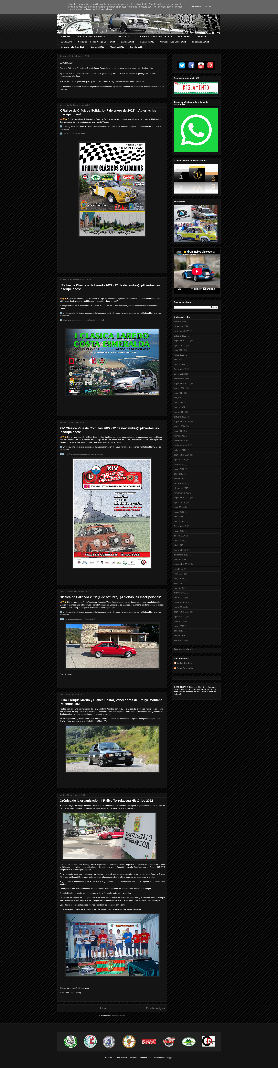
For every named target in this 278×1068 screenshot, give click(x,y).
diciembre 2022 (181, 326)
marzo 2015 (179, 588)
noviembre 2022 (181, 331)
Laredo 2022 (136, 47)
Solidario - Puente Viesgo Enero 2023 (96, 42)
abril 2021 (178, 402)
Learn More (196, 7)
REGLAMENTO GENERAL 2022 (92, 37)
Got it (208, 7)
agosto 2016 (179, 536)
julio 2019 (178, 464)
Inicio (103, 1008)
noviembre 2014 (181, 602)
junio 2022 (179, 350)
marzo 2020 (179, 436)
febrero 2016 (180, 550)
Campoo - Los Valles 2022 (173, 42)
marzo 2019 (179, 478)
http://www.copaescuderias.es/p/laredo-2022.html (83, 320)
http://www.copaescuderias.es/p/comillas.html (84, 454)
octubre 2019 (180, 450)
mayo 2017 (179, 531)
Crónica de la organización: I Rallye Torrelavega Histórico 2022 (106, 800)
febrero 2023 (180, 321)
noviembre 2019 (181, 445)
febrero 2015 (180, 593)
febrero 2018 (180, 526)
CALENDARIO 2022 (123, 37)
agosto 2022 (179, 345)
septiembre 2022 (182, 340)
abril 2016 (178, 545)
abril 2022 (178, 359)
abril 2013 (178, 631)
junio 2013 (179, 621)
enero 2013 (179, 640)
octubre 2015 (180, 559)
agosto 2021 (179, 388)
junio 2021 (179, 393)
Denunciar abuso (183, 649)
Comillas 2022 (117, 47)
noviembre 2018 (181, 493)
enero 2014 (179, 607)
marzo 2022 (179, 364)
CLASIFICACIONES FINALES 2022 (155, 37)
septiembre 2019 (182, 455)
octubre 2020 (180, 417)
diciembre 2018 (181, 488)
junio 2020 (179, 431)
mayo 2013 (179, 626)
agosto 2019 (179, 459)
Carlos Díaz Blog (184, 663)
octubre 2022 (180, 336)
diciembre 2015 (181, 555)
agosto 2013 (179, 616)
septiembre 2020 (182, 421)
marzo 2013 (179, 635)
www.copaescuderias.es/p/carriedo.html (81, 619)
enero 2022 (179, 374)
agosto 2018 (179, 502)
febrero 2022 (180, 369)
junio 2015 (179, 574)
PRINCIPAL (66, 37)
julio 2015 (178, 569)
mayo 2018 (179, 512)
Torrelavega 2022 (200, 42)
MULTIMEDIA (184, 37)
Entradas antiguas (155, 1008)
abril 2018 (178, 516)
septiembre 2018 (182, 497)
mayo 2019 (179, 469)
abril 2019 (178, 474)
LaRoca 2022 (127, 42)
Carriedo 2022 (97, 47)
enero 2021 (179, 412)
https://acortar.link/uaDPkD (73, 133)
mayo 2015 (179, 578)
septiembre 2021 (182, 383)
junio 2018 (179, 507)
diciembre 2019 (181, 440)
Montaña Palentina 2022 (72, 47)
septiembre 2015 (182, 564)
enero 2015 (179, 597)
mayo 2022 (179, 355)
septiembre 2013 (182, 612)
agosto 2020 (179, 426)
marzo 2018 (179, 521)
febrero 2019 (180, 483)
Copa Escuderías (185, 668)
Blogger (169, 1058)
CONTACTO (66, 42)
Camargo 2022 (147, 42)
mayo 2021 (179, 397)
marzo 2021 (179, 407)
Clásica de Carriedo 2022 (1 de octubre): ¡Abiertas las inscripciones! (110, 597)
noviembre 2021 (181, 378)
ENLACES (201, 37)
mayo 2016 (179, 540)
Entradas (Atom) (118, 1016)
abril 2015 (178, 583)
